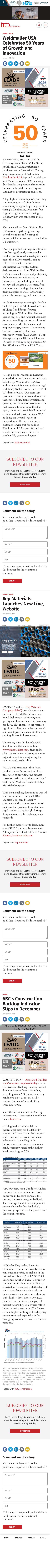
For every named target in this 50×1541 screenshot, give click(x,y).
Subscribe (25, 485)
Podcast (31, 1538)
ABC (16, 1389)
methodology (11, 1384)
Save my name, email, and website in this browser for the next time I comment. (25, 569)
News (6, 1538)
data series (15, 1119)
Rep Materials (21, 842)
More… (43, 1538)
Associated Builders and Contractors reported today (25, 1081)
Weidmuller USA (12, 177)
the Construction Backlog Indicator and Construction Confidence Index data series (24, 1370)
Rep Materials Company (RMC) (22, 708)
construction (25, 1389)
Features (18, 1538)
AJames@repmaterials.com (18, 835)
